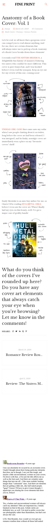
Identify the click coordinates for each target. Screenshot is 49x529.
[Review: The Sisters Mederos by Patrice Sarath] (24, 381)
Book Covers (10, 32)
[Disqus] (24, 425)
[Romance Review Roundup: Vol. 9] (24, 352)
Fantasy (19, 32)
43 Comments (37, 29)
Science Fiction (30, 32)
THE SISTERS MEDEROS (28, 58)
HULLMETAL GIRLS (31, 204)
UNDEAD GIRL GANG (12, 129)
